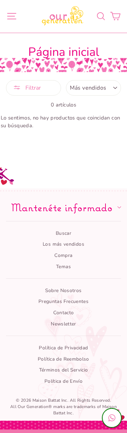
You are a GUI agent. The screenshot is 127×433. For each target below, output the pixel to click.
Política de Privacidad (63, 347)
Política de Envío (63, 381)
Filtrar (32, 88)
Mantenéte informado (62, 207)
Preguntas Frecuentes (63, 301)
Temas (63, 266)
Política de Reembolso (63, 359)
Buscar (63, 233)
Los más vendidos (63, 244)
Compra (63, 255)
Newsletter (63, 324)
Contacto (63, 312)
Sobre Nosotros (63, 290)
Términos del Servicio (63, 370)
